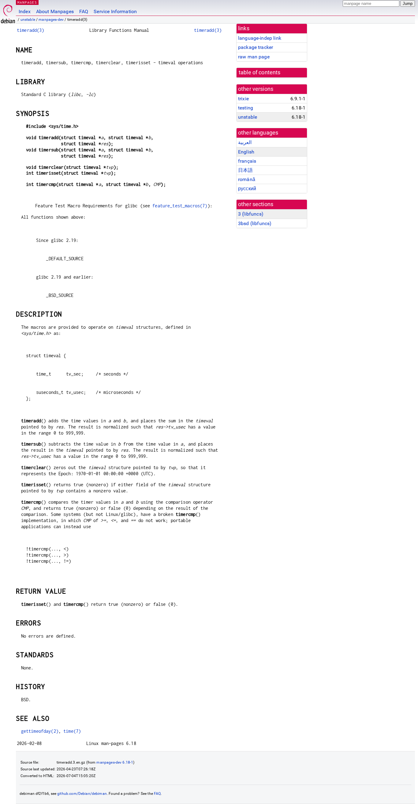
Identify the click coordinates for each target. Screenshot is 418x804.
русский (247, 188)
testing (245, 108)
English (246, 152)
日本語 (245, 170)
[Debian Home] (8, 12)
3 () (250, 214)
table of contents (260, 72)
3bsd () (254, 223)
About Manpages (55, 11)
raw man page (254, 57)
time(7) (72, 731)
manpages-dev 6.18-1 (114, 762)
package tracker (255, 47)
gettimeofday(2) (39, 731)
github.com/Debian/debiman (82, 793)
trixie (243, 99)
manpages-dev (51, 19)
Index (25, 11)
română (246, 179)
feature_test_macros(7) (179, 205)
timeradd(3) (30, 30)
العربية (245, 142)
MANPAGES (27, 2)
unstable (28, 19)
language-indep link (259, 38)
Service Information (115, 11)
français (247, 161)
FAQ (83, 11)
